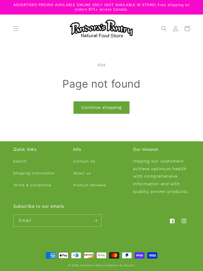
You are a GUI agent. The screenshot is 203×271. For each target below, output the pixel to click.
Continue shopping (101, 107)
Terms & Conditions (32, 185)
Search (20, 161)
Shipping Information (34, 173)
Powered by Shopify (120, 265)
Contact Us (84, 161)
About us (82, 173)
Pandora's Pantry (93, 265)
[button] (16, 28)
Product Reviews (89, 185)
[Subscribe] (95, 220)
